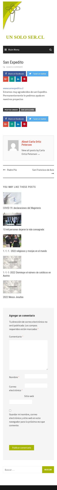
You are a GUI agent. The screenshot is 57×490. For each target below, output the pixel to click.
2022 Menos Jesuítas (13, 297)
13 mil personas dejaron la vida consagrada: (23, 229)
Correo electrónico (16, 388)
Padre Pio (12, 169)
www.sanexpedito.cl (13, 88)
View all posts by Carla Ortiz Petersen (33, 152)
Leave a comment (14, 66)
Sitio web (29, 396)
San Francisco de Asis (43, 169)
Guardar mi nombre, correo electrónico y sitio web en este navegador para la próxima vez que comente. (27, 420)
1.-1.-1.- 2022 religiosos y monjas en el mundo (25, 251)
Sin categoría (27, 110)
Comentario (16, 336)
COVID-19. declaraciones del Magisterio (22, 208)
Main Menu (13, 49)
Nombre (14, 377)
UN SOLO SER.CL (25, 37)
